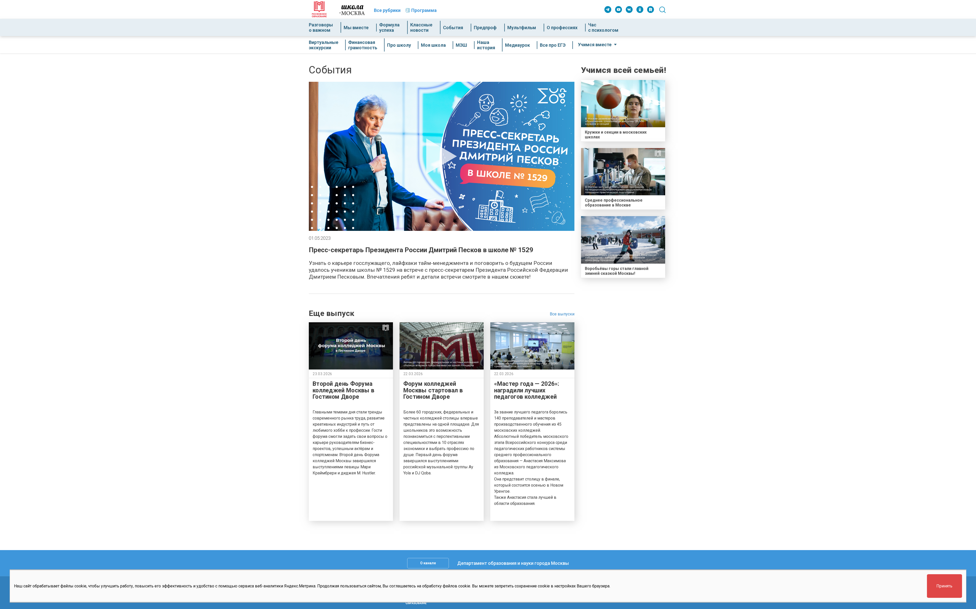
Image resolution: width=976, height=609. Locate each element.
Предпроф (485, 27)
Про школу (399, 45)
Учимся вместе (595, 44)
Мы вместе (356, 27)
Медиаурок (517, 45)
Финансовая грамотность (362, 45)
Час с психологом (603, 27)
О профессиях (562, 27)
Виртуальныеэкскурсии (323, 45)
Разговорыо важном (321, 27)
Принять (944, 586)
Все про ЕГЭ (553, 45)
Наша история (486, 45)
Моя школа (433, 45)
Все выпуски (562, 314)
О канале (428, 563)
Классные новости (421, 27)
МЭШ (461, 45)
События (453, 27)
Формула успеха (389, 27)
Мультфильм (521, 27)
